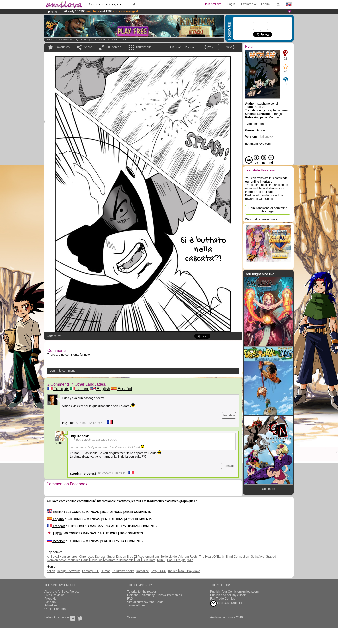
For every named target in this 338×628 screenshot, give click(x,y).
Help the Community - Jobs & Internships (154, 595)
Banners (50, 602)
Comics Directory (68, 39)
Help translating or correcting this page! (267, 209)
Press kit (50, 598)
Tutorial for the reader (141, 591)
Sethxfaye (257, 556)
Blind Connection (237, 556)
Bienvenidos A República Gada (68, 560)
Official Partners (55, 609)
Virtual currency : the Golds (145, 602)
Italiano (82, 389)
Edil (138, 560)
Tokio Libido (169, 556)
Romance (142, 571)
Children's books (123, 571)
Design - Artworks (68, 571)
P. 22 (139, 39)
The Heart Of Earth (211, 556)
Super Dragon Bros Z (121, 556)
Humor (105, 571)
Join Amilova (212, 4)
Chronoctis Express (92, 556)
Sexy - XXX (158, 571)
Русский (58, 541)
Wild (190, 560)
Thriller (173, 571)
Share (88, 47)
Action (101, 39)
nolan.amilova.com (258, 143)
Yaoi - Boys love (189, 571)
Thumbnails (143, 47)
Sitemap (132, 617)
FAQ (130, 598)
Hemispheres (68, 556)
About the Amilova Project (61, 591)
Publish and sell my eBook (228, 595)
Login (231, 4)
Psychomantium (148, 556)
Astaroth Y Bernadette (119, 560)
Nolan (114, 39)
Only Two (96, 560)
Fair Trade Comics (222, 598)
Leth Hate (148, 560)
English (103, 389)
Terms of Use (136, 605)
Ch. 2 (126, 39)
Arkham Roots (187, 556)
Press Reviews (54, 595)
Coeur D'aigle (176, 560)
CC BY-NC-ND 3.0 (229, 603)
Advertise (50, 605)
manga (88, 39)
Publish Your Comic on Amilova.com (234, 591)
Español (124, 389)
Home (50, 39)
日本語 (57, 533)
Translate (228, 415)
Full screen (113, 47)
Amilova (52, 556)
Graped (271, 556)
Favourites (62, 47)
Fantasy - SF (90, 571)
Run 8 (161, 560)
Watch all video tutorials (261, 219)
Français (61, 389)
